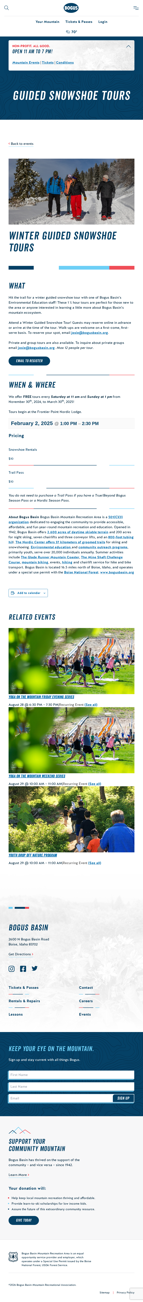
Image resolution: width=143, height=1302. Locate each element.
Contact (86, 987)
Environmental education (51, 547)
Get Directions (20, 954)
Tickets (48, 62)
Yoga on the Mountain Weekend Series (37, 776)
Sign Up (123, 1098)
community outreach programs (102, 547)
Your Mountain (47, 22)
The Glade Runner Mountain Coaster (50, 557)
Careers (86, 1001)
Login (102, 22)
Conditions (65, 62)
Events (85, 1014)
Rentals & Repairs (24, 1001)
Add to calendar (28, 593)
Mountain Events (25, 62)
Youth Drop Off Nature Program (33, 855)
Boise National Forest (81, 572)
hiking (67, 562)
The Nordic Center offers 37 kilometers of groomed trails (60, 542)
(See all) (91, 704)
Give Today (23, 1220)
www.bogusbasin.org (117, 572)
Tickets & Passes (78, 22)
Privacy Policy (125, 1292)
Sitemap (105, 1292)
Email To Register (29, 361)
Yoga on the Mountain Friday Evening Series (41, 697)
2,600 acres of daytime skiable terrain (77, 532)
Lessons (16, 1014)
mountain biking (35, 562)
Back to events (22, 144)
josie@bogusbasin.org (89, 332)
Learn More (18, 1175)
